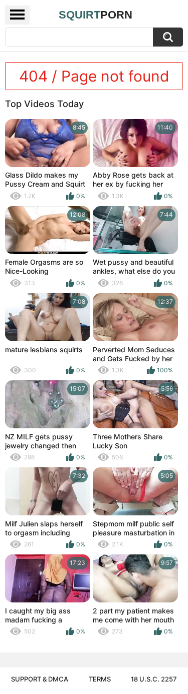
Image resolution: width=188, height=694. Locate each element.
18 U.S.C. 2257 (154, 679)
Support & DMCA (39, 679)
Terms (100, 679)
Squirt (95, 15)
